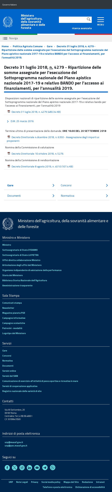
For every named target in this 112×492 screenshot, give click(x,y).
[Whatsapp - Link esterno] (52, 468)
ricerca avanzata (82, 28)
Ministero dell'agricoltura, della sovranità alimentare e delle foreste (33, 21)
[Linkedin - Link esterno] (29, 468)
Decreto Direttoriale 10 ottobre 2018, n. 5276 (37, 154)
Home (5, 46)
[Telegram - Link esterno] (45, 468)
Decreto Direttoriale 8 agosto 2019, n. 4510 (42, 166)
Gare (49, 46)
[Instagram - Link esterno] (22, 468)
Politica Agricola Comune (28, 46)
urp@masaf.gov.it (14, 442)
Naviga (13, 38)
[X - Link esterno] (14, 468)
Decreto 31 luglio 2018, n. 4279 (36, 112)
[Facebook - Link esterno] (7, 468)
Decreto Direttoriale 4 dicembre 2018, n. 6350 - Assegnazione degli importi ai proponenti (53, 139)
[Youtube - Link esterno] (37, 468)
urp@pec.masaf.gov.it (16, 445)
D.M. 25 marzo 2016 (22, 121)
